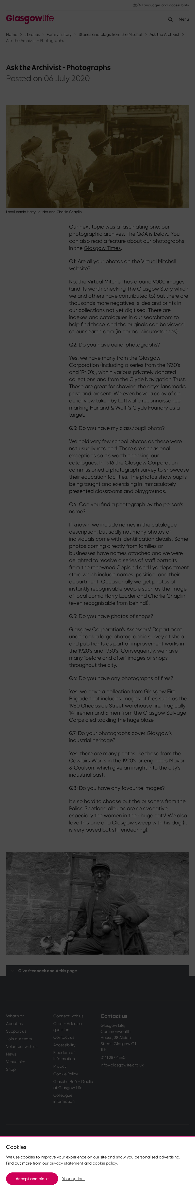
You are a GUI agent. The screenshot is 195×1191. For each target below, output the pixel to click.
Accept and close (32, 1178)
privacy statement (66, 1163)
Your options (73, 1178)
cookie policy (105, 1163)
